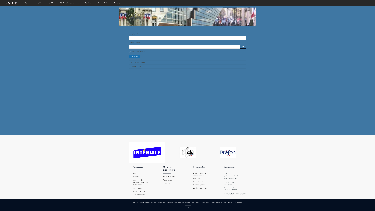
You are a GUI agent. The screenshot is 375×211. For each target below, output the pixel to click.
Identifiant (133, 34)
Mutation (166, 183)
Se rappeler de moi (138, 52)
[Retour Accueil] (12, 3)
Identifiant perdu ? (137, 66)
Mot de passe (134, 43)
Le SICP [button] (38, 3)
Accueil (27, 3)
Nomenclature (198, 181)
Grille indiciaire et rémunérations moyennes (199, 175)
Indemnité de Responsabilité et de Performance (140, 182)
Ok (188, 207)
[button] (124, 17)
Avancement (167, 180)
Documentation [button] (103, 3)
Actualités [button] (50, 3)
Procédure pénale (139, 191)
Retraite (136, 177)
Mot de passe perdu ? (138, 62)
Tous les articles (139, 195)
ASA (134, 173)
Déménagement (199, 185)
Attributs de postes (200, 188)
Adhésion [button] (88, 3)
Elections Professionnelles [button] (69, 3)
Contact (117, 3)
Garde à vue (137, 188)
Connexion (134, 57)
